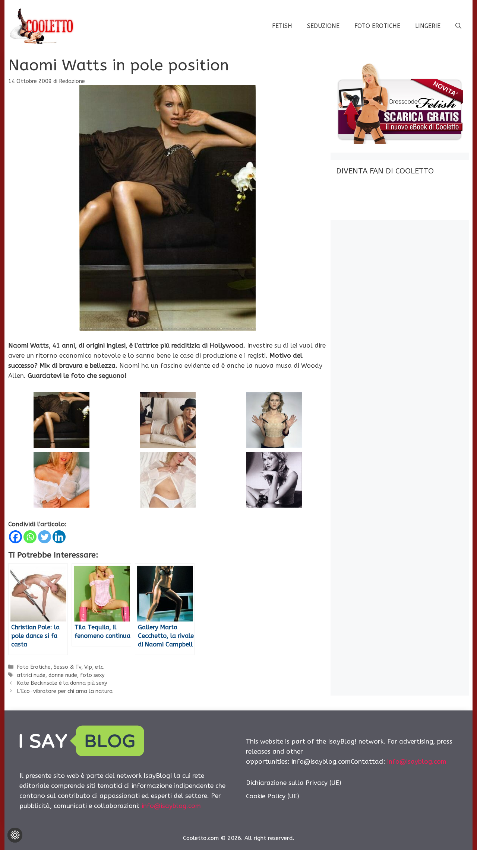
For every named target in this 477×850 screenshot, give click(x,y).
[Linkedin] (59, 536)
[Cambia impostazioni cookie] (14, 835)
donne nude (62, 675)
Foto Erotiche (377, 25)
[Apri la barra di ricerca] (458, 26)
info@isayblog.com (171, 805)
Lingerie (427, 25)
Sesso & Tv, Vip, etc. (79, 667)
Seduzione (323, 25)
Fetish (282, 25)
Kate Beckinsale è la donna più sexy (62, 683)
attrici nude (31, 675)
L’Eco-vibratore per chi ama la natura (65, 691)
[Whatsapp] (30, 536)
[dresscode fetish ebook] (399, 142)
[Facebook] (15, 536)
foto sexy (92, 675)
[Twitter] (44, 536)
